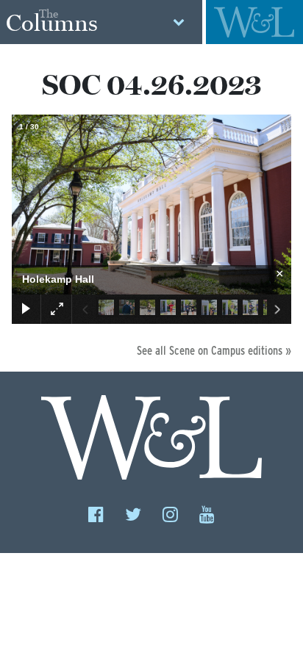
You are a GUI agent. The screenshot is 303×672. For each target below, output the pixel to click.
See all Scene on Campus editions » (214, 351)
